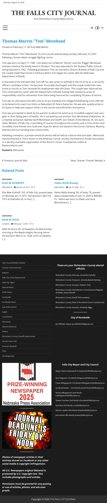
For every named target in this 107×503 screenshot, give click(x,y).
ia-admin (6, 224)
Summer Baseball (9, 346)
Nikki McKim (42, 47)
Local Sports (7, 316)
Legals (4, 312)
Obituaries (18, 150)
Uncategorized (8, 356)
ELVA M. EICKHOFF (13, 183)
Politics (5, 331)
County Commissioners (11, 267)
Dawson (5, 272)
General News (8, 287)
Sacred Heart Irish (9, 341)
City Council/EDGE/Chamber (13, 263)
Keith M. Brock (10, 219)
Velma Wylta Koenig (66, 183)
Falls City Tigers (8, 282)
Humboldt (6, 297)
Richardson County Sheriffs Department (18, 336)
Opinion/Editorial (9, 326)
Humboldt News (9, 302)
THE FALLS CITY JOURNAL (53, 12)
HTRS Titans (7, 292)
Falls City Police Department (13, 277)
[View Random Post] (91, 27)
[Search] (102, 27)
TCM (4, 351)
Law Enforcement (9, 307)
